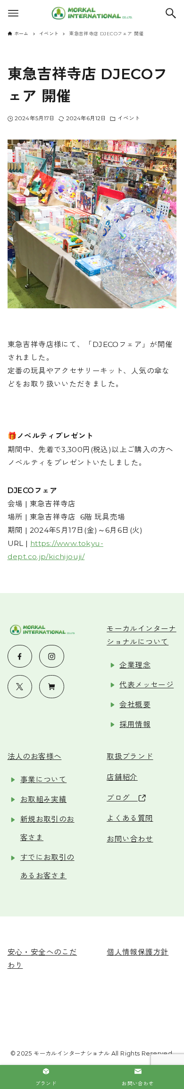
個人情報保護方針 (137, 952)
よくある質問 (130, 818)
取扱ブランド (130, 756)
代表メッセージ (146, 684)
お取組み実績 (43, 799)
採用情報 (135, 724)
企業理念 (135, 664)
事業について (43, 779)
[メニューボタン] (13, 13)
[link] (46, 1077)
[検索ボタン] (170, 13)
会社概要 (135, 704)
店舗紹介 (122, 777)
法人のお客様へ (35, 756)
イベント (128, 118)
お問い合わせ (130, 838)
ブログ (122, 797)
